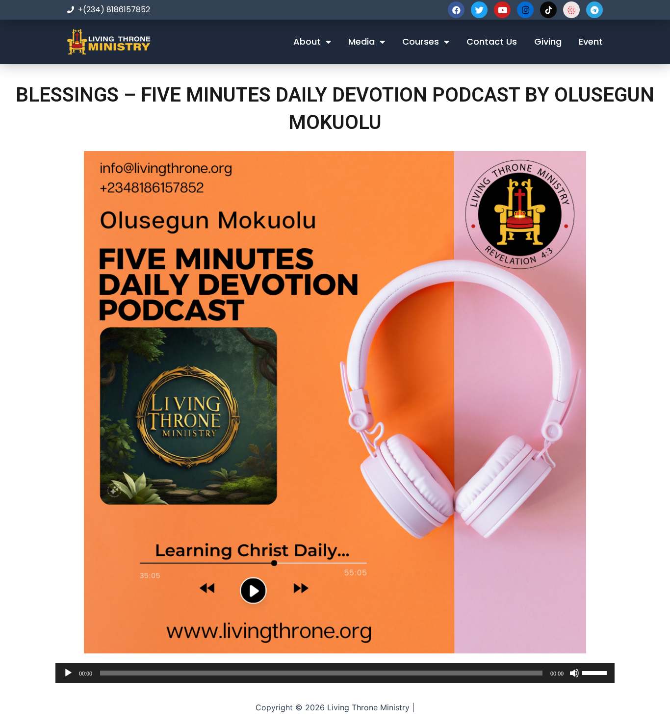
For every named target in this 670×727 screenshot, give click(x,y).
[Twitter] (479, 9)
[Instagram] (525, 9)
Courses (420, 41)
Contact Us (491, 41)
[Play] (68, 673)
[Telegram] (594, 9)
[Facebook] (456, 9)
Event (591, 41)
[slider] (596, 672)
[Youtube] (502, 9)
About (307, 41)
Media (361, 41)
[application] (335, 673)
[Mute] (574, 673)
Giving (548, 41)
